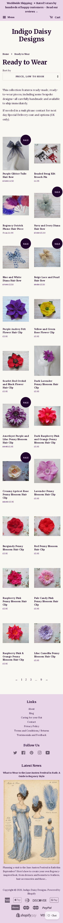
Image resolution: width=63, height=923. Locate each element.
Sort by (7, 70)
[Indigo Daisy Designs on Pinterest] (31, 753)
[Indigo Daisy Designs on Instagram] (39, 753)
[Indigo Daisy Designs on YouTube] (48, 753)
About (31, 708)
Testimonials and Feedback (31, 735)
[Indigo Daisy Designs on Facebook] (23, 753)
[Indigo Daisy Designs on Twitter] (15, 753)
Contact (31, 721)
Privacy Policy (31, 726)
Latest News (31, 766)
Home (6, 54)
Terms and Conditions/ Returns (31, 730)
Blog (31, 713)
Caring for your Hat (31, 717)
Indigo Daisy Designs (31, 35)
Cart (57, 17)
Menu (11, 17)
